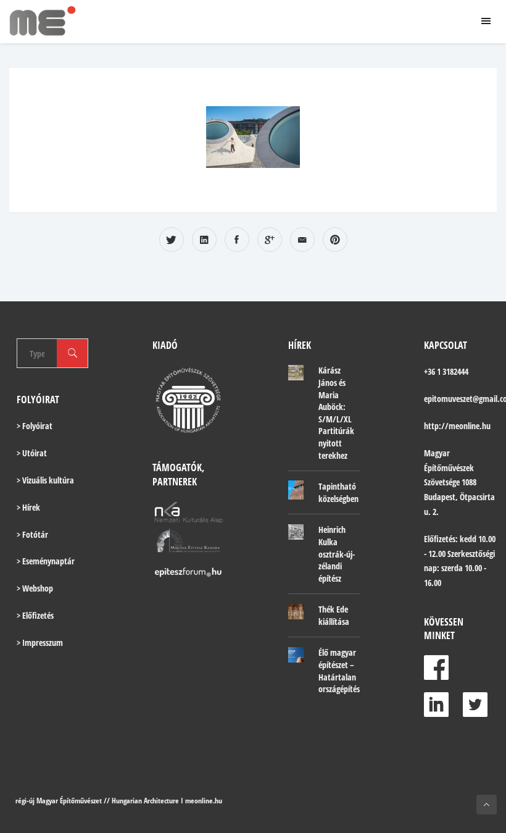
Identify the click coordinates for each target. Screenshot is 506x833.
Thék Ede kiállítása (333, 615)
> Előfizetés (35, 615)
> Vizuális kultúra (45, 480)
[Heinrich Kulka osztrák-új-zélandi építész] (296, 532)
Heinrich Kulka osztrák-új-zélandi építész (336, 554)
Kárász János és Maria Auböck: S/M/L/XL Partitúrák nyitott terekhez (336, 412)
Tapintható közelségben (338, 492)
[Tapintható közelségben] (296, 490)
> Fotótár (32, 534)
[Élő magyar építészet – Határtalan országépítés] (296, 655)
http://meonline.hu (457, 426)
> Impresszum (40, 642)
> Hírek (28, 507)
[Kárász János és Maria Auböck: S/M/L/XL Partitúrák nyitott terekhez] (296, 372)
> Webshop (35, 588)
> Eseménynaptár (46, 561)
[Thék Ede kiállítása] (296, 611)
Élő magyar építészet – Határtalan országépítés (339, 671)
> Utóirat (32, 453)
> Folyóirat (34, 426)
